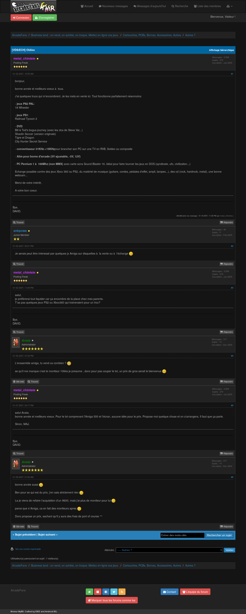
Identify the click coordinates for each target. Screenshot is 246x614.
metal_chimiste (226, 215)
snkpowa (20, 230)
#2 (232, 246)
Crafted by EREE (32, 611)
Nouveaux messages (114, 6)
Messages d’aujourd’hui (151, 6)
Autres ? (190, 35)
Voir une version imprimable (28, 548)
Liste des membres (209, 6)
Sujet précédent (25, 534)
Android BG (51, 611)
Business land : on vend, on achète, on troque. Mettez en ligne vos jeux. (75, 35)
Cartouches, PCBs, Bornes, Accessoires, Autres (152, 35)
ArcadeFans (19, 35)
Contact (171, 592)
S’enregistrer (46, 17)
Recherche (181, 6)
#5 (232, 405)
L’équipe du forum (196, 592)
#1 (232, 73)
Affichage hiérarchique (221, 50)
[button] (229, 6)
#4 (232, 355)
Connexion (22, 17)
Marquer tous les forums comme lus (113, 600)
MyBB (21, 611)
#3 (232, 287)
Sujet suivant (46, 534)
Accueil (88, 6)
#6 (232, 477)
